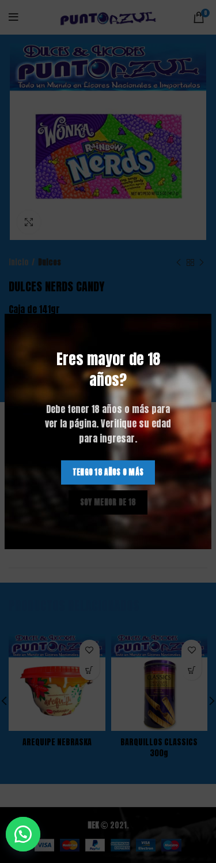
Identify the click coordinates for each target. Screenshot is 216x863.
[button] (29, 834)
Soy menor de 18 (108, 502)
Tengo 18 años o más (108, 472)
